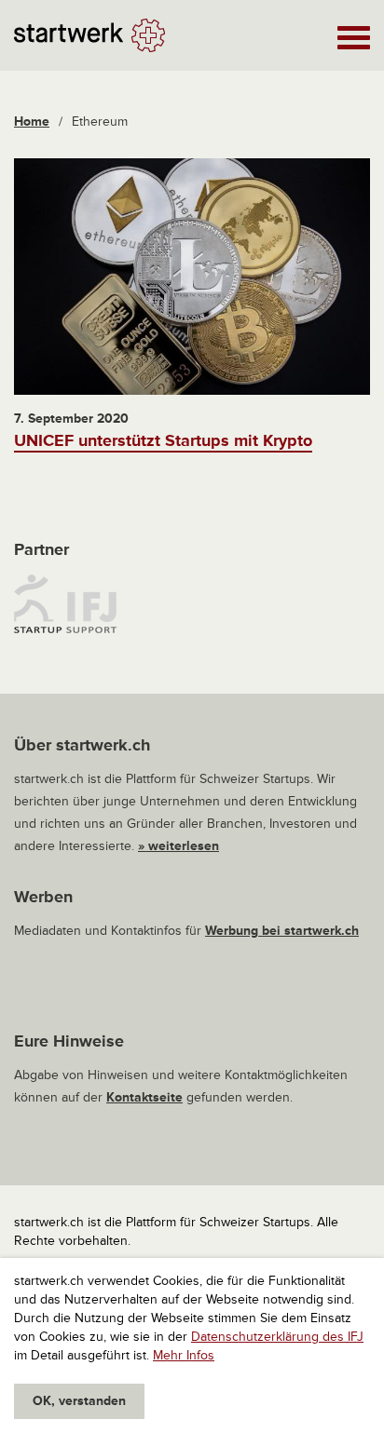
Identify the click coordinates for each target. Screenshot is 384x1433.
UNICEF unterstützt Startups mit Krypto (163, 440)
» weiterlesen (178, 846)
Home (31, 121)
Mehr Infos (183, 1355)
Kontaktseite (144, 1097)
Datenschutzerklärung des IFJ (277, 1337)
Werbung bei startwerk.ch (282, 931)
